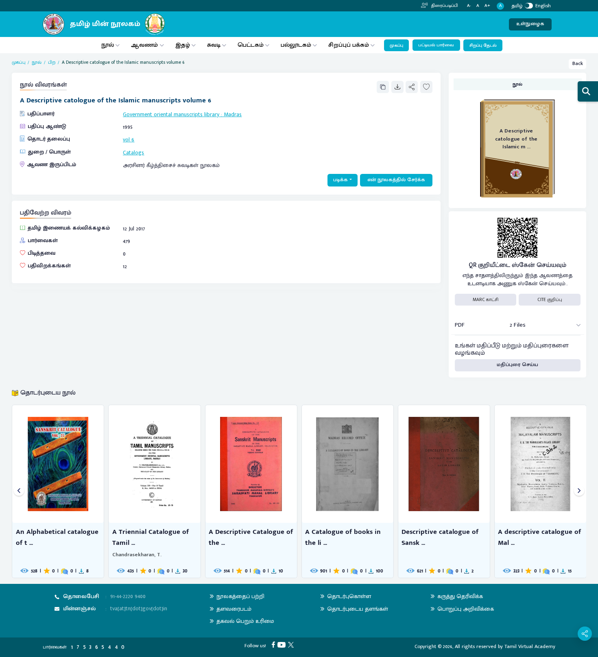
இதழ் (182, 45)
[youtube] (282, 644)
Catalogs (133, 152)
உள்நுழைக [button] (530, 24)
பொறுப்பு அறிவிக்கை (465, 609)
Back (577, 63)
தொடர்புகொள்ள (349, 596)
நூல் (107, 45)
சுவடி (213, 45)
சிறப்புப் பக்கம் (348, 45)
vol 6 (128, 139)
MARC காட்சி (485, 300)
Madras (233, 114)
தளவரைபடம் (233, 609)
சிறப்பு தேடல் (483, 45)
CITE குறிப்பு (549, 300)
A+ (487, 5)
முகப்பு (396, 45)
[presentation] (19, 491)
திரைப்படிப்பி (444, 5)
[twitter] (292, 644)
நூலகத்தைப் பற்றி (240, 596)
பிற (52, 62)
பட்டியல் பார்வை (436, 45)
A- (469, 5)
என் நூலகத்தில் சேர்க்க (396, 180)
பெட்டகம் (251, 45)
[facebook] (274, 644)
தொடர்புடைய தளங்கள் (357, 609)
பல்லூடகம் (296, 45)
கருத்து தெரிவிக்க (460, 596)
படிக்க (340, 180)
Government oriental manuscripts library (171, 114)
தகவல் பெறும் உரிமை (245, 621)
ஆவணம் (145, 45)
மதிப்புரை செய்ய (517, 364)
